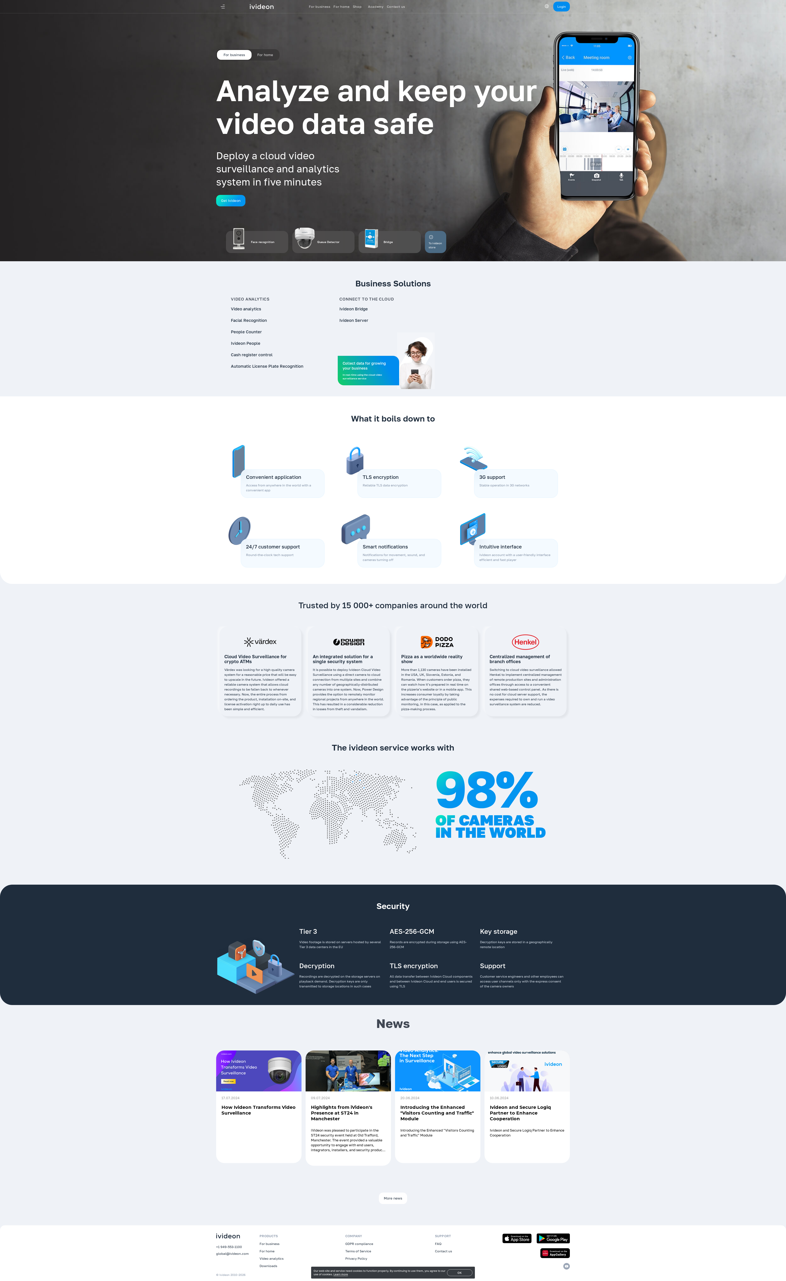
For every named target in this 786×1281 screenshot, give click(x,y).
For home (265, 55)
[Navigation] (222, 6)
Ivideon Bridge (353, 308)
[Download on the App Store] (517, 1238)
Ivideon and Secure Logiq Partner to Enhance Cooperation (520, 1113)
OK (459, 1272)
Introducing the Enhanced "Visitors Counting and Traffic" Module (437, 1113)
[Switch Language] (547, 6)
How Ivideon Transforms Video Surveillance (258, 1110)
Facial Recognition (249, 320)
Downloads (268, 1266)
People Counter (246, 331)
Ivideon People (245, 343)
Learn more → (283, 1155)
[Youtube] (566, 1266)
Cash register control (252, 354)
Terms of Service (358, 1251)
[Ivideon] (228, 1236)
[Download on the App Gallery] (555, 1253)
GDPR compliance (359, 1244)
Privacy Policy (356, 1258)
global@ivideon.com (232, 1254)
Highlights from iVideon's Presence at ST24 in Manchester (341, 1113)
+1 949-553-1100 (229, 1247)
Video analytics (246, 308)
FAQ (438, 1244)
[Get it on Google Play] (553, 1238)
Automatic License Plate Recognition (267, 366)
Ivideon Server (353, 320)
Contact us (443, 1251)
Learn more (340, 1274)
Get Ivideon (231, 200)
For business (269, 1244)
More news (393, 1198)
